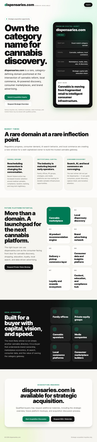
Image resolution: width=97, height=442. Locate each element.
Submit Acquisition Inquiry (17, 97)
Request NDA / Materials (63, 419)
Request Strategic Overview (18, 104)
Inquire (88, 5)
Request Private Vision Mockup (18, 267)
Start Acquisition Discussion (36, 419)
